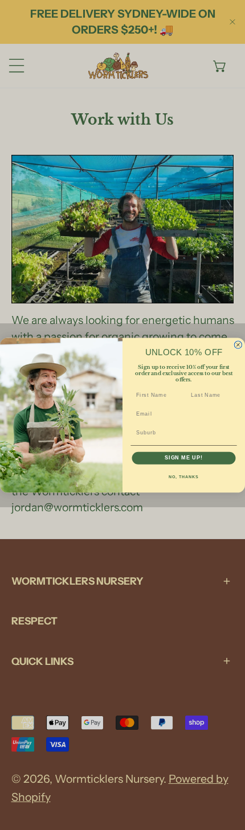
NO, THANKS (183, 476)
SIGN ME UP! (184, 457)
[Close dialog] (238, 344)
